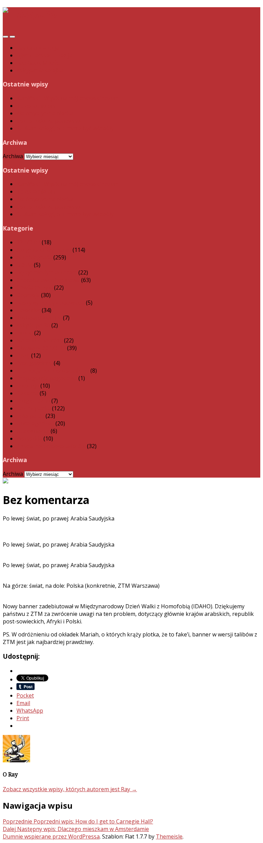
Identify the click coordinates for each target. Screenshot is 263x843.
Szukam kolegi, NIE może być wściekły (65, 128)
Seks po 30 (30, 416)
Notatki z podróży (39, 340)
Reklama (27, 393)
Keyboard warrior (39, 317)
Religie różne (33, 401)
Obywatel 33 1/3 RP (41, 348)
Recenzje (27, 385)
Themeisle (169, 836)
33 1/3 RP (28, 242)
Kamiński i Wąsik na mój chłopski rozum (67, 98)
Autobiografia (34, 257)
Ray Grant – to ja (37, 47)
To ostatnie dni (35, 105)
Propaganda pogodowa (46, 378)
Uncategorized (35, 423)
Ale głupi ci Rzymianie (43, 250)
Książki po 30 (33, 325)
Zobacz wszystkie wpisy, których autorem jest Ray (70, 789)
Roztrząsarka (33, 408)
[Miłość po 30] (30, 15)
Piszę (23, 355)
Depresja (28, 295)
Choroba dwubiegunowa (48, 280)
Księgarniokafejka (39, 70)
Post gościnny (34, 363)
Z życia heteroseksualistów (51, 446)
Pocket (25, 695)
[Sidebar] (5, 37)
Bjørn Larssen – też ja (44, 55)
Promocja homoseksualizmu (52, 370)
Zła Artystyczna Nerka (44, 113)
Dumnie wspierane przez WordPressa (51, 836)
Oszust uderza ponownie (48, 121)
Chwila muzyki (34, 287)
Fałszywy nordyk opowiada (50, 302)
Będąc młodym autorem (46, 272)
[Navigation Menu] (12, 37)
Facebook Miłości (38, 63)
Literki (24, 333)
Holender (28, 310)
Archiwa (13, 156)
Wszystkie (29, 438)
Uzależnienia (32, 431)
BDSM (24, 265)
